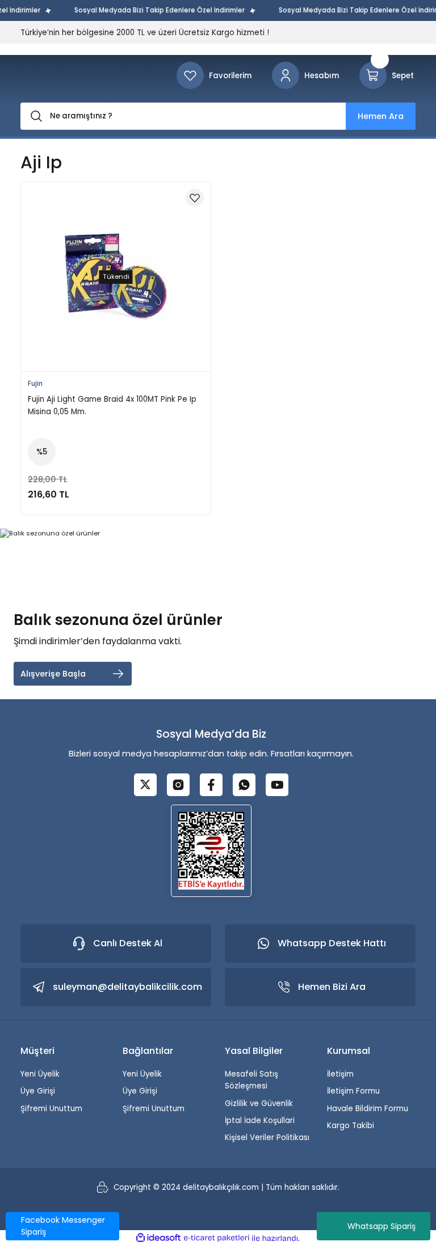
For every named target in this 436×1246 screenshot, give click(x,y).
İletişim (340, 1074)
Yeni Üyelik (40, 1074)
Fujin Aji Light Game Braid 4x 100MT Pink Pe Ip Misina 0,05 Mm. (112, 405)
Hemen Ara (381, 116)
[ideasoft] (158, 1238)
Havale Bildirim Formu (367, 1108)
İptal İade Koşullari (260, 1120)
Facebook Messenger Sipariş (63, 1226)
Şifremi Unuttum (51, 1108)
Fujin (35, 383)
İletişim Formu (353, 1091)
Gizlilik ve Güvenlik (259, 1103)
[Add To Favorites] (195, 198)
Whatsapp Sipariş (381, 1226)
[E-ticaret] (216, 1238)
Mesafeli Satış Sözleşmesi (251, 1080)
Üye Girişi (37, 1091)
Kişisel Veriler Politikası (267, 1137)
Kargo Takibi (350, 1125)
